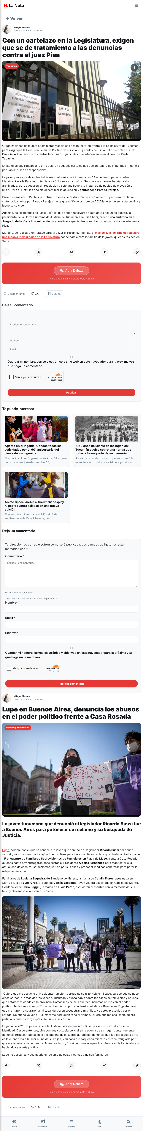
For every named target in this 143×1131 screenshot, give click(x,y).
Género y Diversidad (17, 727)
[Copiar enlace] (137, 252)
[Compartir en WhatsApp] (71, 252)
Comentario (14, 556)
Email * (10, 618)
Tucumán (11, 66)
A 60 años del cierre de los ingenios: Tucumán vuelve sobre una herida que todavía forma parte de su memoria (103, 449)
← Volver (14, 18)
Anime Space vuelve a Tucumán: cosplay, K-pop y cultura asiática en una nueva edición (34, 505)
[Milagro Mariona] (8, 29)
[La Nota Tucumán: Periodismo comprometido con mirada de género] (14, 5)
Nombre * (12, 602)
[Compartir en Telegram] (104, 252)
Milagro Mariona (22, 27)
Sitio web (11, 633)
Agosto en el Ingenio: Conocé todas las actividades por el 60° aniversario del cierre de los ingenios (33, 449)
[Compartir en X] (38, 252)
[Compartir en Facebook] (6, 252)
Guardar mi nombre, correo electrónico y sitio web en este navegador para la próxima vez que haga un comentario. (71, 364)
